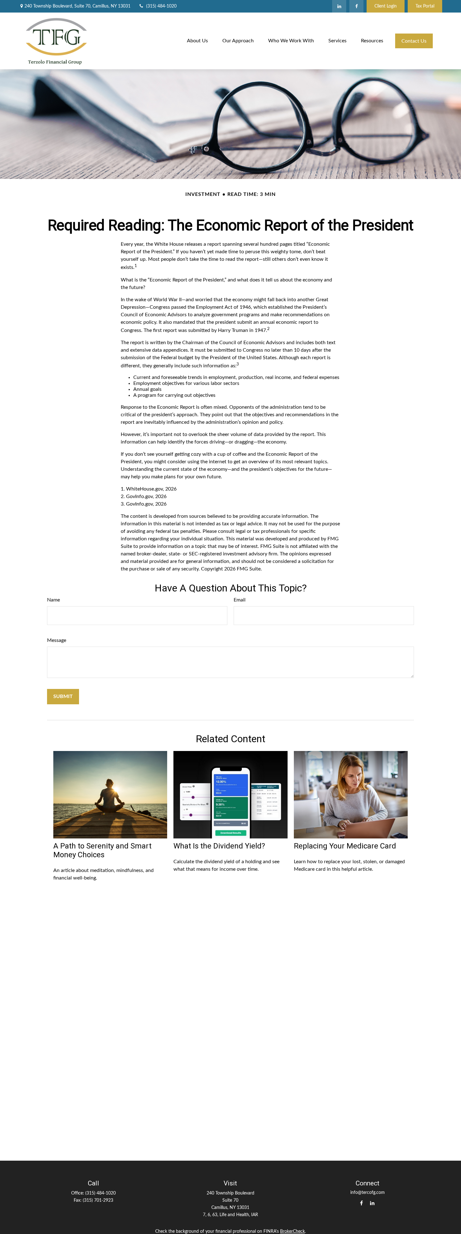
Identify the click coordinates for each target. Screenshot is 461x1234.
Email (240, 599)
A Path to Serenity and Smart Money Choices (102, 850)
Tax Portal (425, 6)
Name (53, 599)
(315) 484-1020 (161, 6)
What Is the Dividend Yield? (219, 846)
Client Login (385, 6)
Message (56, 640)
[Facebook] (356, 6)
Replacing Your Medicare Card (345, 846)
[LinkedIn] (339, 6)
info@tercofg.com (367, 1192)
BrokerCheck (292, 1231)
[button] (197, 40)
